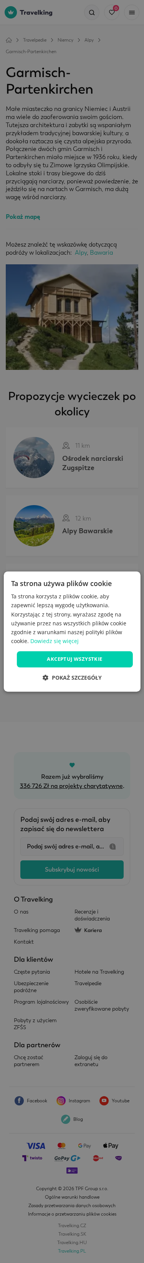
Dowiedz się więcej (54, 641)
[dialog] (71, 631)
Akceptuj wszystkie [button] (74, 658)
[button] (72, 677)
